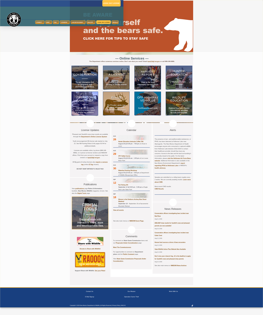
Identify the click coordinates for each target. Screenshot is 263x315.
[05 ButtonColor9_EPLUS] (116, 92)
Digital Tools (81, 193)
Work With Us (173, 291)
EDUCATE (90, 22)
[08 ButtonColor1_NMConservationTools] (85, 67)
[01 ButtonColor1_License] (116, 67)
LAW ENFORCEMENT (77, 22)
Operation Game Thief (131, 297)
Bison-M (115, 22)
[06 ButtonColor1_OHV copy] (148, 92)
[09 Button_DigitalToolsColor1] (90, 197)
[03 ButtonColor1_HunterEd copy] (179, 67)
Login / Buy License (111, 3)
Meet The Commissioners (122, 247)
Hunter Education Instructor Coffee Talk (130, 141)
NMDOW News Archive (178, 265)
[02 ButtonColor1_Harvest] (148, 67)
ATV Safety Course (124, 156)
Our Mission (131, 291)
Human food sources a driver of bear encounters (170, 242)
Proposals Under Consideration (127, 243)
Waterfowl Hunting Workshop (127, 170)
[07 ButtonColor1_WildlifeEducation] (179, 92)
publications (79, 188)
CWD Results (159, 189)
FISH (55, 22)
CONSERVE (64, 22)
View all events (118, 210)
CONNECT (39, 22)
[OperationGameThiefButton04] (85, 92)
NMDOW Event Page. (136, 221)
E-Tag (91, 164)
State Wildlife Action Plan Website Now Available (170, 249)
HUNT (48, 22)
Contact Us (89, 291)
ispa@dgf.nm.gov (153, 61)
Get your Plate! (100, 270)
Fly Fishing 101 (123, 185)
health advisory (160, 168)
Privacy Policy (116, 305)
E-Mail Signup (89, 297)
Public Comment (128, 254)
